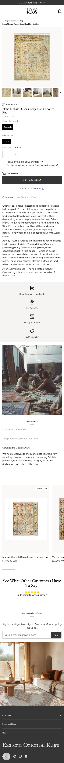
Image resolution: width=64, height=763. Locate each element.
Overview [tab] (7, 196)
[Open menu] (6, 10)
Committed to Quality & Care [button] (16, 467)
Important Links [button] (9, 724)
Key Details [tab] (22, 196)
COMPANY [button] (6, 715)
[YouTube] (26, 756)
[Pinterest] (14, 756)
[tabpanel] (32, 240)
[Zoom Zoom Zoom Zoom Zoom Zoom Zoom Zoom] (32, 57)
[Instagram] (20, 756)
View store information (47, 164)
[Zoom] (8, 81)
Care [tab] (33, 196)
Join (56, 635)
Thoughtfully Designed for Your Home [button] (20, 457)
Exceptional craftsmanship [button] (14, 429)
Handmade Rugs (17, 20)
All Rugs (5, 20)
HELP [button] (4, 733)
